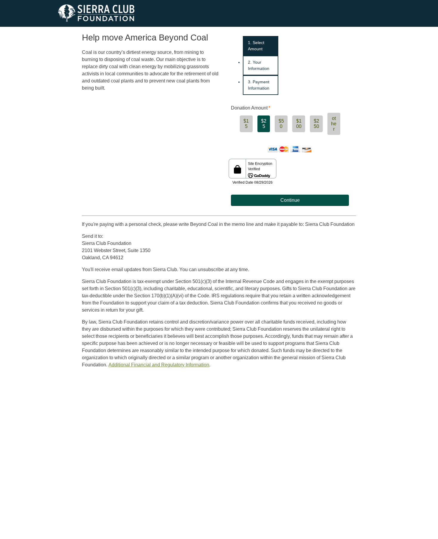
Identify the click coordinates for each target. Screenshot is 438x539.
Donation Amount (249, 107)
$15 (246, 123)
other (333, 124)
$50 (281, 123)
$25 (263, 123)
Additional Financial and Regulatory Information (158, 364)
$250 (316, 123)
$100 (299, 123)
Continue (290, 200)
